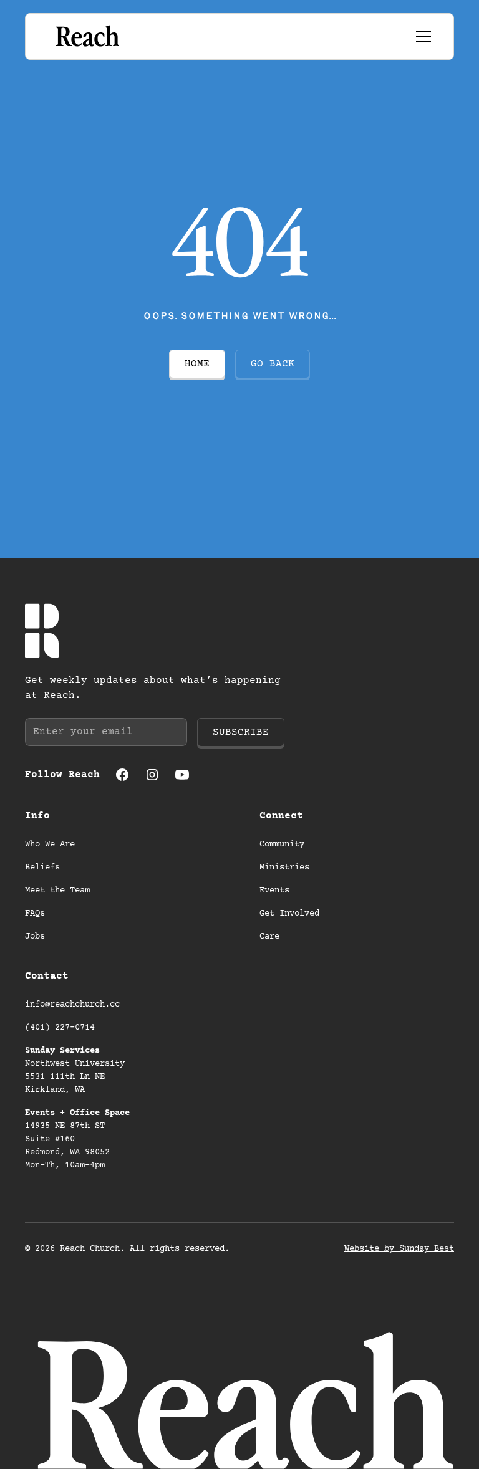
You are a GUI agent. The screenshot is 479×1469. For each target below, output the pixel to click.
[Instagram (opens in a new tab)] (152, 774)
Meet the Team (57, 891)
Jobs (35, 937)
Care (269, 937)
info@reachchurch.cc (72, 1005)
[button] (421, 37)
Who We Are (50, 844)
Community (281, 844)
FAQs (35, 914)
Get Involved (289, 914)
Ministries (284, 868)
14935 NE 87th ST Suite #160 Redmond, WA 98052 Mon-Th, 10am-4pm (77, 1139)
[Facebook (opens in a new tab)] (122, 774)
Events (274, 891)
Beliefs (42, 868)
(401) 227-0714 (60, 1028)
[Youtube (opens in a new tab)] (182, 774)
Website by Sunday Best (399, 1249)
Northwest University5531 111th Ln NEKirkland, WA (75, 1070)
